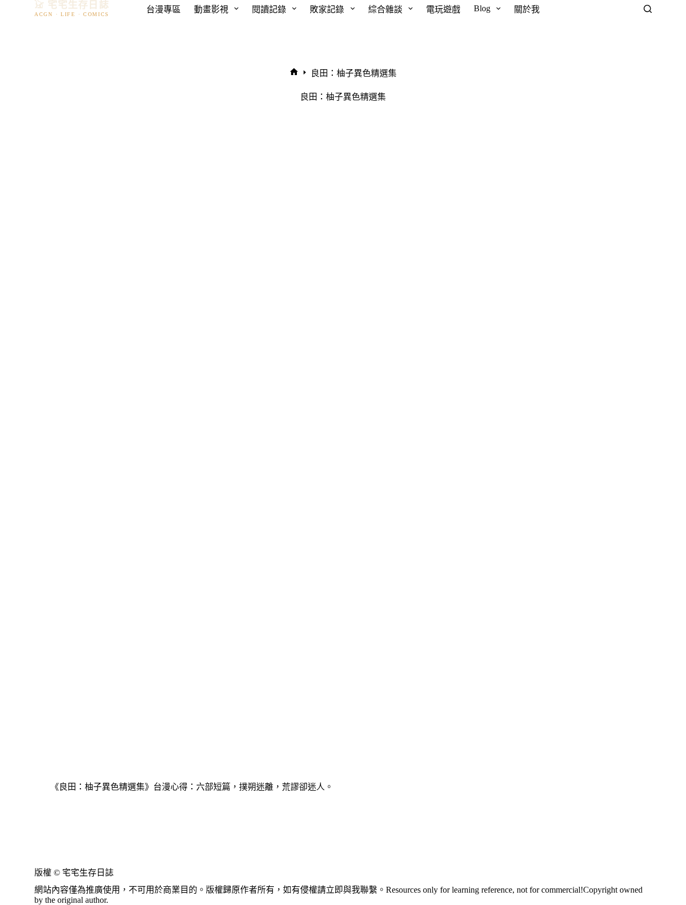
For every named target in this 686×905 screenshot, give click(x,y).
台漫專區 (163, 9)
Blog (482, 8)
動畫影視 (211, 9)
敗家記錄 (327, 9)
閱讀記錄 (269, 9)
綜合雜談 (385, 9)
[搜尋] (648, 9)
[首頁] (294, 73)
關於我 (527, 9)
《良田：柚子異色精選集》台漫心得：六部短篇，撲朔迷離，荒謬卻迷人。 (191, 786)
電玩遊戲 (443, 9)
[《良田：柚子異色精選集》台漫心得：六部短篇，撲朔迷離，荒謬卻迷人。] (343, 460)
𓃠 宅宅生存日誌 (71, 5)
